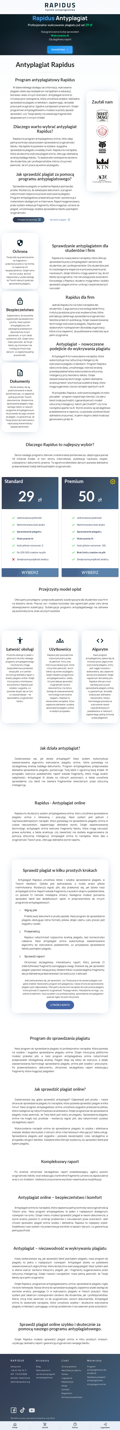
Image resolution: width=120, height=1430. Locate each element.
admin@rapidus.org (20, 1381)
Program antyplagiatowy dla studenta (96, 1370)
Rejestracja (67, 1381)
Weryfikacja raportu (71, 1370)
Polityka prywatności (72, 1397)
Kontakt (66, 1389)
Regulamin (67, 1393)
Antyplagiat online (96, 1384)
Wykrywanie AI (43, 1370)
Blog (38, 1366)
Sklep (64, 1385)
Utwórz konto (60, 1005)
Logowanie (67, 1378)
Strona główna (69, 1366)
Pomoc (65, 1374)
